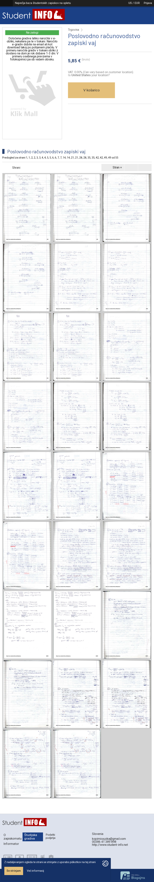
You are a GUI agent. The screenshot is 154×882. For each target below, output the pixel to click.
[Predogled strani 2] (127, 208)
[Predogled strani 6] (77, 416)
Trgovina (73, 29)
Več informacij (35, 870)
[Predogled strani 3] (77, 277)
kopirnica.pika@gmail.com (109, 839)
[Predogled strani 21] (77, 555)
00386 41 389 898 (104, 842)
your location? (90, 75)
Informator (11, 844)
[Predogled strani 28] (27, 624)
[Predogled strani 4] (27, 347)
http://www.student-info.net (110, 845)
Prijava (148, 3)
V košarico (91, 90)
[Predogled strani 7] (27, 485)
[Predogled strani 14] (127, 485)
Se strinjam (14, 870)
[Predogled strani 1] (27, 208)
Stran (116, 167)
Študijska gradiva (30, 836)
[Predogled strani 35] (127, 624)
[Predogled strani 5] (127, 347)
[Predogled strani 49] (27, 763)
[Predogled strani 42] (77, 694)
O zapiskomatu (13, 836)
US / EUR (134, 3)
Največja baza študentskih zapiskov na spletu (43, 3)
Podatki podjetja (50, 836)
